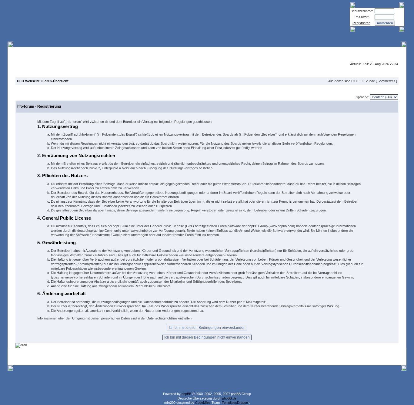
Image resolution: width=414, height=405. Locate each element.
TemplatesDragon (235, 402)
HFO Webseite (28, 81)
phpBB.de (229, 398)
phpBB (186, 394)
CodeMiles (203, 402)
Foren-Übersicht (55, 81)
